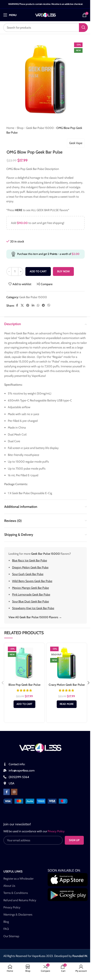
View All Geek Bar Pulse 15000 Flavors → (35, 617)
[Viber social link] (49, 305)
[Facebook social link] (16, 305)
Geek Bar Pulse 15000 (40, 128)
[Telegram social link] (43, 305)
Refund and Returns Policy (19, 900)
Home (10, 128)
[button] (24, 704)
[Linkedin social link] (33, 305)
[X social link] (22, 305)
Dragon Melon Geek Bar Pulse (30, 567)
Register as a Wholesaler (18, 878)
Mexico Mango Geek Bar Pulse (30, 588)
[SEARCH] (83, 27)
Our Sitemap (11, 936)
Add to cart (38, 271)
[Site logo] (46, 14)
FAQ (6, 929)
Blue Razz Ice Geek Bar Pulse (29, 560)
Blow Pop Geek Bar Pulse (24, 685)
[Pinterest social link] (27, 305)
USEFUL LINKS (12, 871)
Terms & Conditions (15, 893)
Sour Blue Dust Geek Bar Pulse (30, 601)
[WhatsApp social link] (38, 305)
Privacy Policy (11, 907)
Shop (20, 128)
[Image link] (35, 801)
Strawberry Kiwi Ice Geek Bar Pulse (33, 608)
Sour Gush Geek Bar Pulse (27, 574)
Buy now (63, 271)
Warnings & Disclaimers (17, 914)
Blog (6, 922)
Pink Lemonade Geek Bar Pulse (31, 594)
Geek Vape (75, 143)
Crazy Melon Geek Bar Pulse (67, 685)
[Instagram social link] (14, 792)
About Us (9, 886)
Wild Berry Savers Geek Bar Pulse (32, 581)
